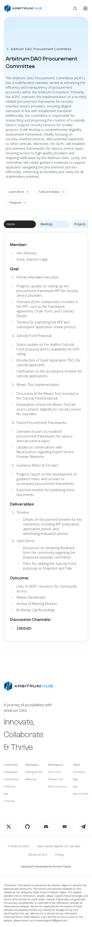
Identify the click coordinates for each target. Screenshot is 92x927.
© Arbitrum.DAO (18, 846)
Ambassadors (11, 772)
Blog (75, 779)
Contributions (11, 779)
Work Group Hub (57, 786)
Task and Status (49, 192)
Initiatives (9, 801)
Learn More (16, 192)
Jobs (6, 793)
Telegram (15, 203)
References (31, 779)
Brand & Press (80, 793)
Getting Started (33, 772)
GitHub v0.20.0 (37, 855)
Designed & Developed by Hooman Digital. (46, 866)
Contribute (79, 772)
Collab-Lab (9, 786)
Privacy (59, 855)
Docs (75, 786)
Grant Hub (54, 772)
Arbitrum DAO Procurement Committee (41, 49)
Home (11, 224)
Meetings (47, 224)
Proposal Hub (55, 779)
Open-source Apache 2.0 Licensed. (58, 846)
